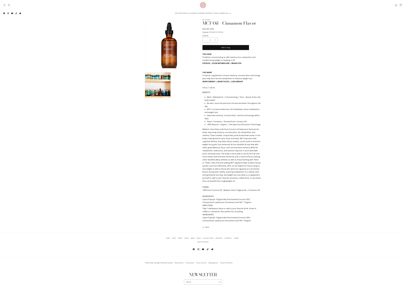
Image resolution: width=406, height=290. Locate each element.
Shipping (205, 32)
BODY (180, 238)
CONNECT (228, 238)
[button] (4, 5)
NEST (174, 238)
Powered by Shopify (166, 263)
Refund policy (179, 262)
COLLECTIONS (208, 238)
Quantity (205, 36)
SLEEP (168, 238)
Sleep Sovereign (155, 263)
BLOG (199, 238)
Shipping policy (213, 262)
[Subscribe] (219, 282)
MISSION (219, 238)
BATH (187, 238)
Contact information (226, 262)
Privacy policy (189, 262)
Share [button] (207, 227)
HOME (236, 238)
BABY (193, 238)
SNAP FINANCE (203, 242)
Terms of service (201, 262)
